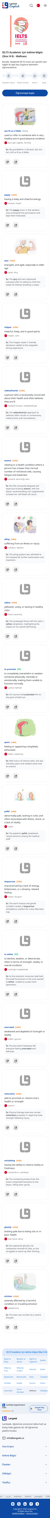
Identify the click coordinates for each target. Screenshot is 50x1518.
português (38, 1496)
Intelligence (44, 1390)
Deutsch (28, 1496)
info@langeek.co (15, 1438)
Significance (8, 1377)
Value (31, 1377)
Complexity (44, 1377)
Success (32, 1383)
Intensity (32, 1369)
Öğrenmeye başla (25, 93)
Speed (42, 1369)
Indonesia (18, 1496)
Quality (19, 1383)
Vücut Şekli (8, 1390)
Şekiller (43, 1360)
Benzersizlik (21, 1377)
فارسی (8, 1496)
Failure (42, 1383)
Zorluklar (7, 1383)
